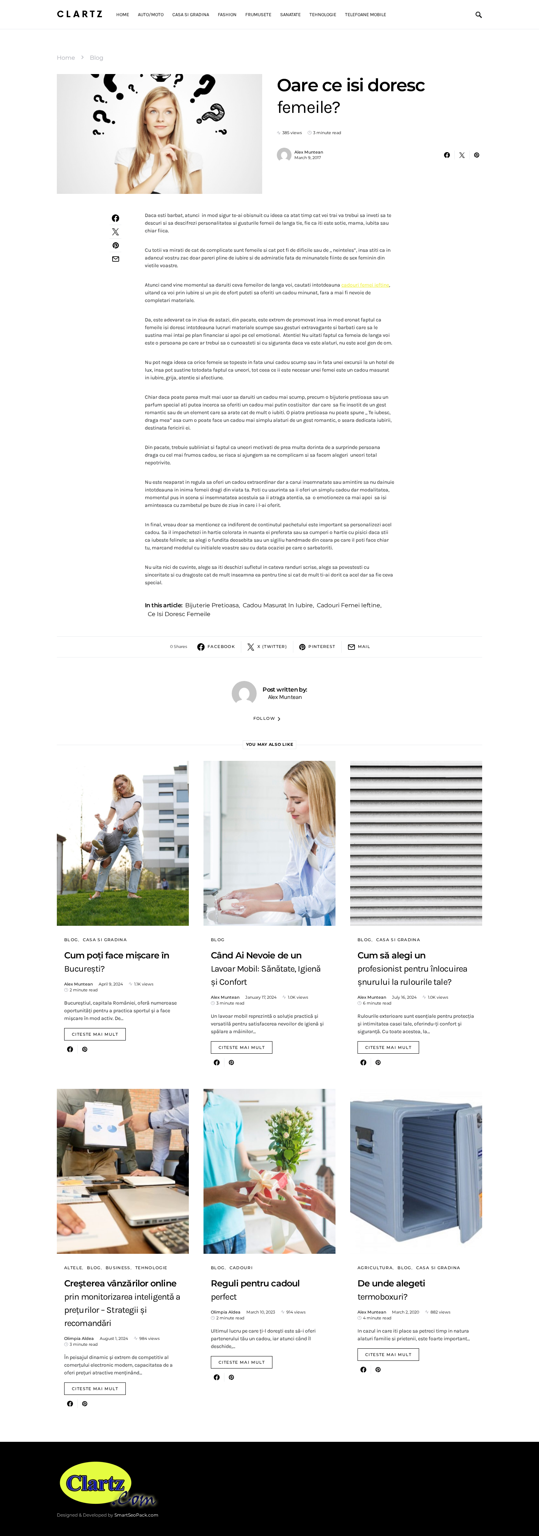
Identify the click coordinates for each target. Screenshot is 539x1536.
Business (118, 1267)
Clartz (80, 14)
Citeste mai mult (95, 1034)
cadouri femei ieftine (365, 285)
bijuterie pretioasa (212, 605)
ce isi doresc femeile (179, 614)
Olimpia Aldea (79, 1338)
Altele (73, 1267)
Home (66, 57)
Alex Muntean (308, 152)
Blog (96, 57)
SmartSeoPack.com (136, 1515)
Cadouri (241, 1267)
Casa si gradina (105, 939)
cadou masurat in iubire (278, 605)
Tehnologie (151, 1267)
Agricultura (375, 1267)
